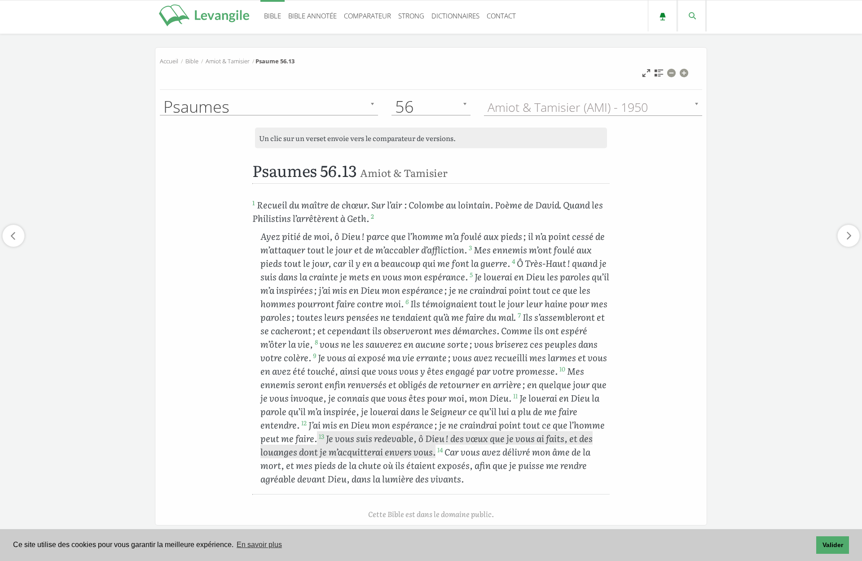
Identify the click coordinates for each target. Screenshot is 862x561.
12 (304, 422)
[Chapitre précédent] (13, 236)
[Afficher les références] (659, 75)
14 (440, 449)
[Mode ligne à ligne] (646, 75)
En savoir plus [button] (259, 544)
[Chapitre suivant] (848, 236)
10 (562, 368)
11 (515, 395)
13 (321, 436)
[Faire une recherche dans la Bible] (691, 15)
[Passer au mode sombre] (662, 15)
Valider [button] (832, 544)
